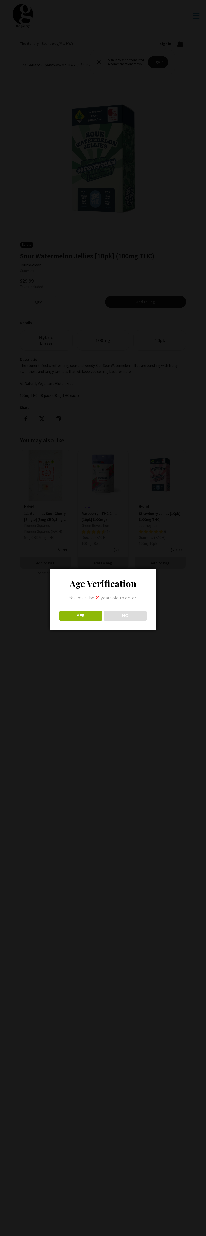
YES (81, 615)
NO (125, 615)
